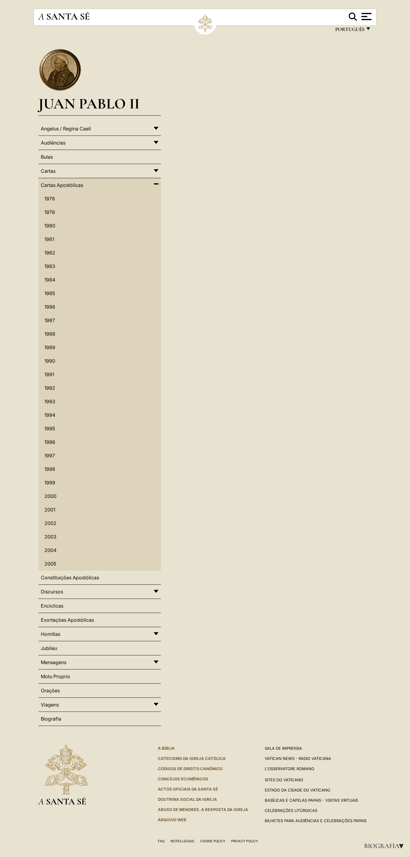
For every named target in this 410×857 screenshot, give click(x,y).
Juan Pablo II (89, 103)
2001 (49, 510)
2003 (50, 537)
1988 (49, 334)
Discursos (52, 592)
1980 (49, 226)
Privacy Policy (244, 841)
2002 (50, 523)
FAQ (161, 841)
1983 (49, 266)
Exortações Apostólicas (67, 620)
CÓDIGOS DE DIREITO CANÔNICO (190, 768)
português (350, 30)
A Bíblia (166, 748)
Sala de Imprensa (283, 748)
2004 (50, 550)
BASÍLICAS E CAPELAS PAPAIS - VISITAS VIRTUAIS (311, 800)
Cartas (48, 171)
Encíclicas (52, 606)
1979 (49, 212)
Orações (50, 691)
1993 (49, 401)
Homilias (50, 634)
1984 (49, 280)
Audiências (53, 143)
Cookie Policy (212, 841)
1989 (49, 347)
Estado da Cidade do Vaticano (297, 790)
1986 (49, 307)
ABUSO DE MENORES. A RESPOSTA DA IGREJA (203, 809)
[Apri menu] (366, 16)
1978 (49, 199)
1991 (49, 374)
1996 (49, 442)
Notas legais (182, 841)
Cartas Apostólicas (62, 185)
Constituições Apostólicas (70, 578)
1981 (49, 239)
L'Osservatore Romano (289, 768)
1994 (49, 415)
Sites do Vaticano (284, 779)
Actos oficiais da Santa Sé (188, 789)
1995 (49, 428)
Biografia (385, 846)
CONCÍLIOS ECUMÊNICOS (183, 778)
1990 (49, 361)
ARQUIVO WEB (172, 819)
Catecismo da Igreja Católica (192, 758)
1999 (49, 483)
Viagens (50, 705)
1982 (49, 253)
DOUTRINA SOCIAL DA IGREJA (187, 799)
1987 (49, 320)
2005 (50, 564)
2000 (50, 496)
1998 (49, 469)
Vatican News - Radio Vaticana (298, 758)
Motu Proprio (55, 676)
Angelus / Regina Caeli (66, 129)
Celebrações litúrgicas (291, 810)
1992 (49, 388)
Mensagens (53, 662)
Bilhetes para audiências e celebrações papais (315, 820)
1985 (49, 293)
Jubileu (49, 648)
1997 (49, 456)
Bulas (47, 157)
